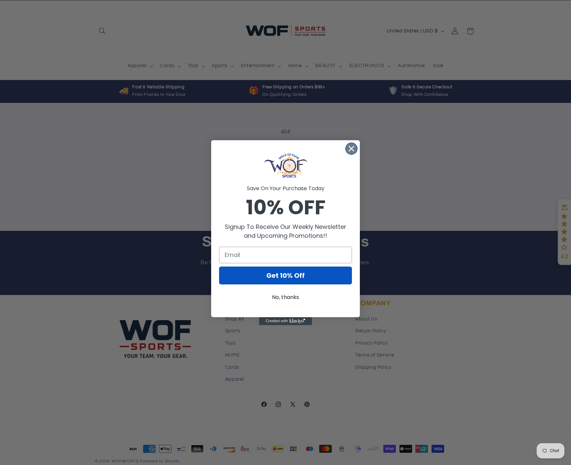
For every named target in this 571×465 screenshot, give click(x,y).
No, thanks (285, 297)
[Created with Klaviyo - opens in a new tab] (285, 321)
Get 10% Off (285, 275)
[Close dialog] (351, 148)
